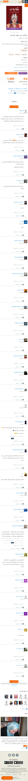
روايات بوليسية (24, 54)
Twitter (13, 31)
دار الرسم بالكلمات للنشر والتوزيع (20, 67)
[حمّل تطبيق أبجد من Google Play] (8, 762)
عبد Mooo (21, 629)
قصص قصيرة (24, 50)
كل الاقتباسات (11, 93)
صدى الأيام (16, 698)
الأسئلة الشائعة (15, 774)
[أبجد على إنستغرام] (9, 755)
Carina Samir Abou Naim (16, 705)
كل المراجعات (14, 684)
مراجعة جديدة (13, 107)
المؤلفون (2, 774)
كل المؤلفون (24, 747)
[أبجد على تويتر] (13, 755)
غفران (22, 705)
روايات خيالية (11, 54)
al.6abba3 (6, 705)
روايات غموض (17, 54)
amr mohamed (25, 698)
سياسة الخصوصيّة (17, 778)
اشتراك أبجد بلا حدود (8, 774)
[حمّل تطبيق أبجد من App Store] (18, 762)
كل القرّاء (24, 708)
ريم (26, 705)
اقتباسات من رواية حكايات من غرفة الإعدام (17, 88)
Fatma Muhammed (11, 698)
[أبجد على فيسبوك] (17, 755)
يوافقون (18, 444)
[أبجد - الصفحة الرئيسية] (19, 1)
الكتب (24, 774)
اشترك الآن (11, 73)
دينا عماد (23, 38)
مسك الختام (18, 93)
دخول (1, 1)
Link (18, 125)
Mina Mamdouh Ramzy (6, 698)
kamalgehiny (11, 705)
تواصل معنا (20, 774)
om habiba (21, 698)
